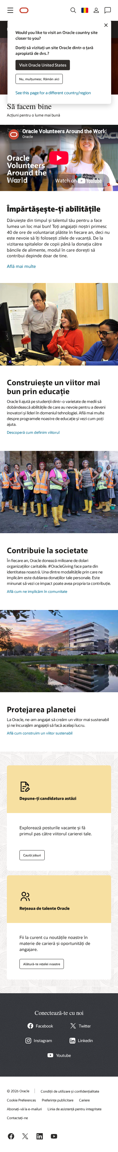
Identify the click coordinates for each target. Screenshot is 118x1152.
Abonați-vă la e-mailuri (24, 1109)
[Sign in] (96, 10)
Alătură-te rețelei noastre (39, 962)
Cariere (84, 1100)
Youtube (63, 1055)
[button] (10, 10)
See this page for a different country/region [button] (53, 92)
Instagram (43, 1041)
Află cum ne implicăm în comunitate (37, 591)
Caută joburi (30, 854)
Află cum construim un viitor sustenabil (39, 733)
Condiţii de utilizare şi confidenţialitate (70, 1091)
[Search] (73, 10)
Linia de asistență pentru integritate (74, 1109)
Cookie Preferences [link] (21, 1100)
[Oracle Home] (24, 10)
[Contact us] (107, 10)
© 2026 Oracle (18, 1091)
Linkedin (85, 1041)
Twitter (85, 1026)
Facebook (44, 1026)
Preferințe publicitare (57, 1100)
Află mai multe (21, 266)
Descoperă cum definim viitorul (33, 432)
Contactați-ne (17, 1117)
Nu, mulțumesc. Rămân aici (39, 79)
